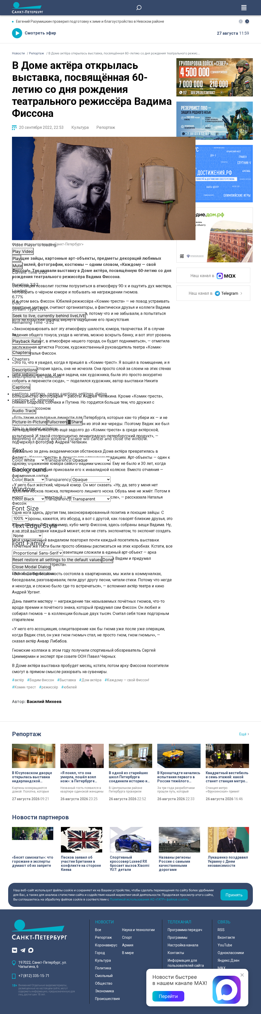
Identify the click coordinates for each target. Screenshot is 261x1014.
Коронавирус (106, 945)
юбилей (69, 687)
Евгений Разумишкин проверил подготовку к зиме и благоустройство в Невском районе (90, 21)
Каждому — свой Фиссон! (127, 680)
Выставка (66, 680)
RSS (221, 930)
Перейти (168, 996)
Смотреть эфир (40, 33)
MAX (222, 968)
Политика (103, 968)
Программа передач (185, 930)
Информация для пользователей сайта (186, 963)
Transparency (58, 460)
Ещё (242, 734)
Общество (103, 983)
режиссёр (48, 687)
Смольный (104, 976)
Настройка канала (183, 945)
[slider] (103, 297)
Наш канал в (202, 276)
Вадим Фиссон (40, 680)
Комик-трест (24, 687)
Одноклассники (231, 953)
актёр (18, 680)
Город (100, 953)
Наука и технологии (138, 930)
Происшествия (107, 999)
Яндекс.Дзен (228, 960)
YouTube (225, 945)
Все (98, 930)
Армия (127, 945)
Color (17, 460)
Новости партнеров (40, 817)
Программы (177, 937)
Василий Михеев (44, 701)
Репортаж (105, 127)
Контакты (176, 953)
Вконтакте (226, 937)
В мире (128, 953)
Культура (80, 127)
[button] (247, 21)
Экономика (104, 991)
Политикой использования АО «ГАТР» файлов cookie (149, 899)
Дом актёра (90, 680)
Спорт (127, 937)
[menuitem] (103, 394)
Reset (56, 559)
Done (107, 559)
